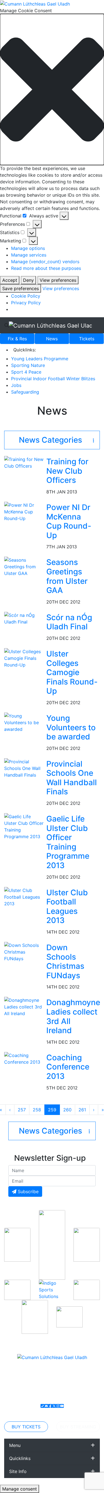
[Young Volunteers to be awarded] (24, 722)
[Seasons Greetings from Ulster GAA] (24, 566)
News (52, 338)
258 (37, 1109)
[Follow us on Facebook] (50, 1406)
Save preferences (20, 288)
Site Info (18, 1471)
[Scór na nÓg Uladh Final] (24, 618)
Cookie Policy (25, 296)
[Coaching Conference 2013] (24, 1058)
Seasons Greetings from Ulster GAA (67, 576)
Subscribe (27, 1191)
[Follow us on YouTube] (62, 1406)
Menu (15, 1445)
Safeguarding (25, 392)
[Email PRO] (46, 1406)
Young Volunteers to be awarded (71, 727)
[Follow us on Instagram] (58, 1406)
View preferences (58, 280)
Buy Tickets (26, 1426)
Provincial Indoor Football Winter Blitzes (53, 378)
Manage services (28, 255)
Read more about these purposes (46, 268)
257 (22, 1109)
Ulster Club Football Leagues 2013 (67, 906)
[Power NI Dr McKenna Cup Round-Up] (24, 511)
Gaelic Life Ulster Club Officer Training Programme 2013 (67, 842)
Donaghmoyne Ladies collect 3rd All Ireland (73, 1016)
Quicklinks (20, 1458)
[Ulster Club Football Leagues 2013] (24, 896)
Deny (28, 280)
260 (68, 1109)
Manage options (28, 248)
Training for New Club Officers (67, 471)
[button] (52, 89)
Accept (9, 280)
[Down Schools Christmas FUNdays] (24, 951)
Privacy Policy (26, 302)
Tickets (86, 338)
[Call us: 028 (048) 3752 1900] (42, 1406)
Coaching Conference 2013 (67, 1067)
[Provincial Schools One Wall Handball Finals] (24, 767)
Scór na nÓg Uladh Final (69, 622)
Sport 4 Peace (26, 372)
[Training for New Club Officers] (24, 462)
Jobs (16, 385)
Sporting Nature (28, 365)
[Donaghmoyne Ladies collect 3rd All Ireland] (24, 1006)
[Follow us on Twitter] (54, 1406)
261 (83, 1109)
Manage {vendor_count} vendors (45, 261)
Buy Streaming (78, 1426)
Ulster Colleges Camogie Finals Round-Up (72, 672)
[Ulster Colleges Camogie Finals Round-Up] (24, 657)
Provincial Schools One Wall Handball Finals (71, 778)
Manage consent (19, 1489)
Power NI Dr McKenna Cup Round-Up (68, 521)
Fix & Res (17, 338)
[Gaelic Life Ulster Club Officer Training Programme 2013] (24, 826)
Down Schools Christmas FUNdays (65, 961)
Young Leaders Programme (39, 358)
